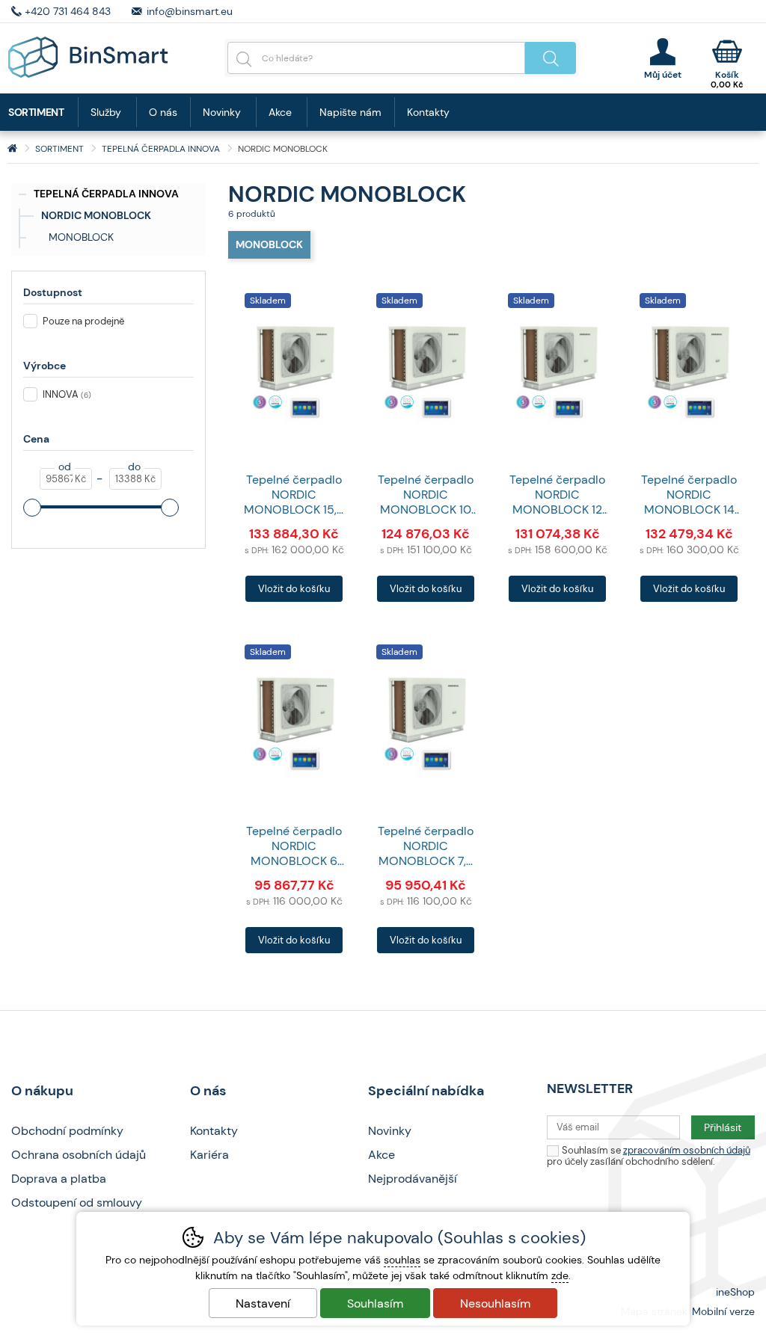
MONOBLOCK (81, 237)
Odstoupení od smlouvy (76, 1202)
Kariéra (209, 1155)
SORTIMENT (59, 149)
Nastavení (263, 1303)
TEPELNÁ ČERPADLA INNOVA (106, 193)
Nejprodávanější (412, 1178)
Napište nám (350, 112)
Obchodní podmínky (67, 1131)
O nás (163, 112)
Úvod (12, 149)
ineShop (735, 1292)
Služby (106, 112)
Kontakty (428, 112)
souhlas (402, 1259)
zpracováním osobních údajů (686, 1150)
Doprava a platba (58, 1178)
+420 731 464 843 (68, 11)
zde (560, 1275)
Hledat (550, 58)
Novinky (222, 112)
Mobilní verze (723, 1311)
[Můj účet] (662, 59)
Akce (280, 112)
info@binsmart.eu (190, 11)
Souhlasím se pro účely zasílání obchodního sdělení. (648, 1156)
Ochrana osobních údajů (78, 1155)
